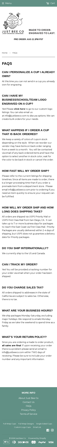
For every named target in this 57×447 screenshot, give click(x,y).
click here (19, 109)
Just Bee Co (21, 438)
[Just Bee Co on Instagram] (52, 430)
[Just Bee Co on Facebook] (47, 430)
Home (4, 53)
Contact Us (28, 402)
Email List (37, 427)
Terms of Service (28, 414)
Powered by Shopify (37, 438)
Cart (52, 3)
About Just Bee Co (28, 398)
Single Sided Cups (44, 424)
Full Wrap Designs (26, 424)
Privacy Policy (28, 410)
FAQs (28, 406)
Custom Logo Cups (22, 427)
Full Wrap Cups (9, 424)
